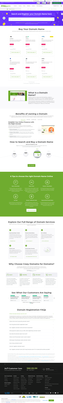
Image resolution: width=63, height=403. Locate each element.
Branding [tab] (28, 119)
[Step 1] (14, 155)
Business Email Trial (34, 22)
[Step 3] (37, 154)
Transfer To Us (55, 5)
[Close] (62, 400)
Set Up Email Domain (45, 356)
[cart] (61, 6)
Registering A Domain (36, 360)
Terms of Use (13, 399)
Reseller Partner (49, 0)
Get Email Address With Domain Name (35, 356)
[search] (61, 1)
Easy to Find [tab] (23, 119)
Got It (51, 400)
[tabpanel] (31, 130)
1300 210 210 (37, 0)
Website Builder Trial (22, 22)
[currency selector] (31, 0)
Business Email (30, 360)
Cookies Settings (45, 400)
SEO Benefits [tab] (33, 119)
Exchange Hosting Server (45, 360)
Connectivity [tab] (40, 119)
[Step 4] (48, 155)
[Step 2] (25, 154)
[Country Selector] (44, 0)
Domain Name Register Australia (24, 356)
